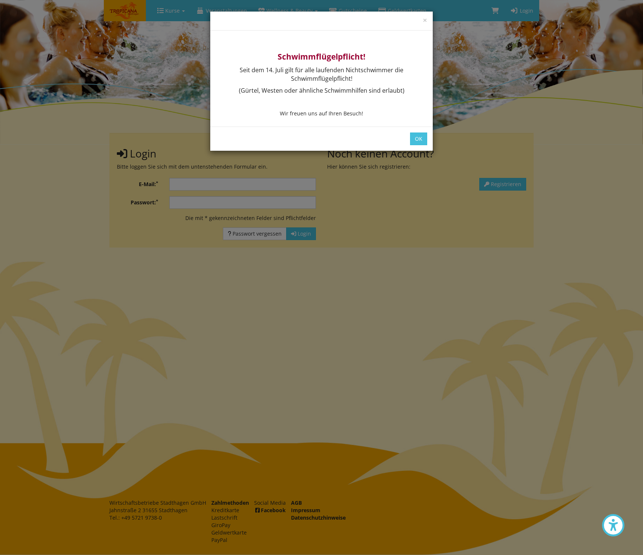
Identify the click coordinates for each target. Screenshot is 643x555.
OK (418, 138)
